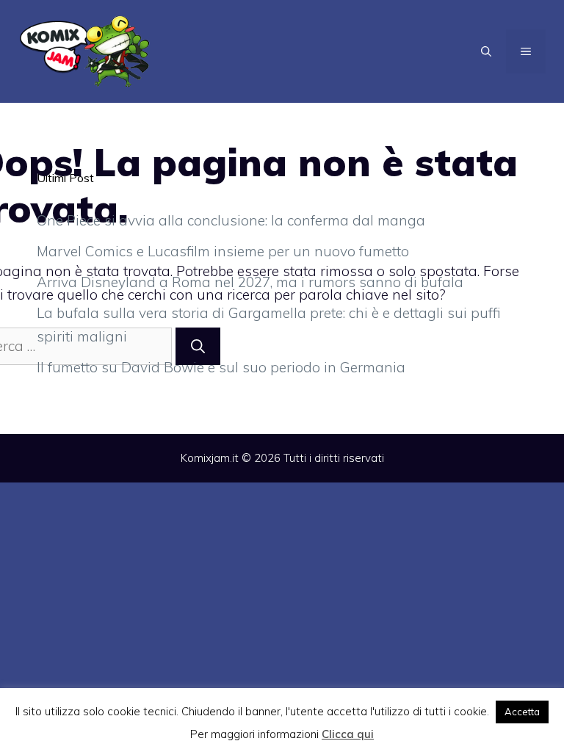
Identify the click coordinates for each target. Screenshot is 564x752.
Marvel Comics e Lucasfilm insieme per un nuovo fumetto (223, 251)
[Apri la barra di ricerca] (486, 51)
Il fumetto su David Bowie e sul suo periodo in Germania (221, 367)
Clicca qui (348, 734)
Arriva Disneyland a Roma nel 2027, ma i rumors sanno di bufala (250, 282)
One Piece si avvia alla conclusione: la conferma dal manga (231, 220)
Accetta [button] (522, 711)
